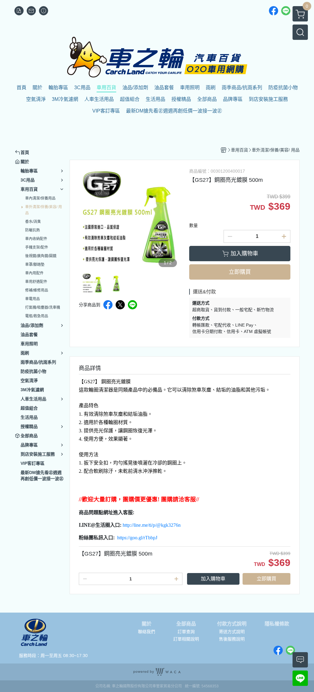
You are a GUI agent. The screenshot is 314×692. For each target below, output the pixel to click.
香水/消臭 (33, 222)
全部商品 (186, 623)
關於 (146, 623)
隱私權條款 (277, 623)
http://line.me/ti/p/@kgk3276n (152, 525)
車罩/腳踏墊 (34, 264)
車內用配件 (34, 273)
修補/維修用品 (36, 290)
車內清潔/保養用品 (40, 198)
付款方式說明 (232, 623)
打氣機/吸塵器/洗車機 (42, 307)
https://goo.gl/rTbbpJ (137, 537)
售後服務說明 (232, 639)
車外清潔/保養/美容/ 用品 (43, 210)
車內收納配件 (36, 239)
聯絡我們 (146, 631)
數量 (193, 225)
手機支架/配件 (36, 247)
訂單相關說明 (186, 639)
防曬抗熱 (32, 230)
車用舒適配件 (36, 282)
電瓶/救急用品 (36, 316)
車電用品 (32, 299)
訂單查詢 (186, 631)
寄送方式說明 (232, 631)
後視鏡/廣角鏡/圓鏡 (40, 256)
